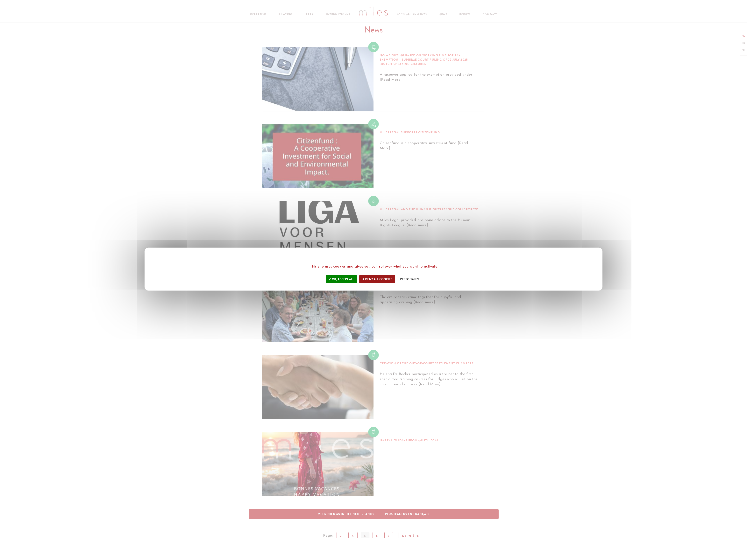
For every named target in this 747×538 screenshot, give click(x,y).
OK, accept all (342, 279)
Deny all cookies (378, 279)
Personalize (410, 279)
